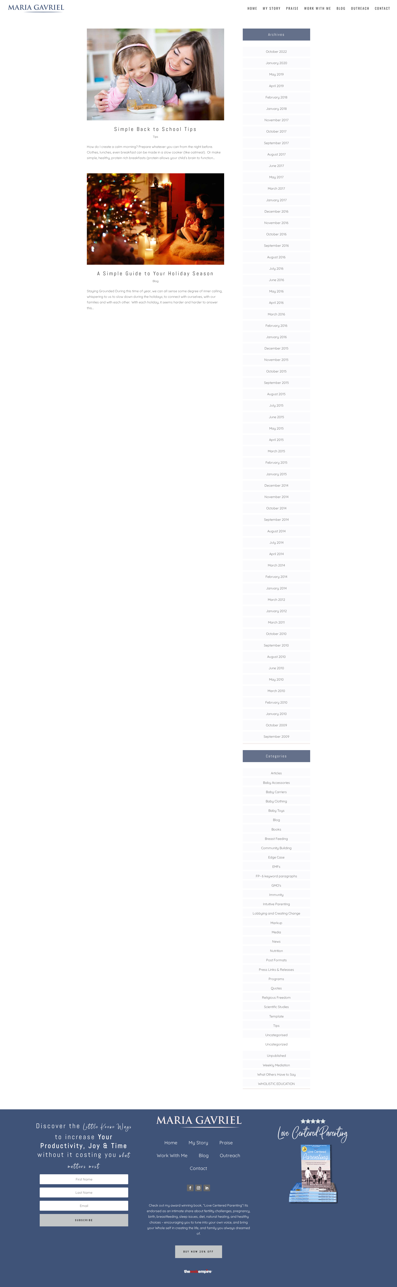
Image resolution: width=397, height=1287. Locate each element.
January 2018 (276, 109)
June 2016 (276, 280)
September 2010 (276, 645)
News (276, 941)
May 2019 (276, 74)
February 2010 (276, 702)
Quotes (276, 988)
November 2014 (276, 497)
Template (276, 1016)
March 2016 (276, 314)
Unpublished (276, 1056)
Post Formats (276, 960)
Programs (276, 979)
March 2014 (276, 565)
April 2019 (276, 86)
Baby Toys (276, 810)
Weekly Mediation (276, 1065)
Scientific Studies (276, 1007)
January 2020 (276, 63)
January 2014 (276, 588)
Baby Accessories (276, 783)
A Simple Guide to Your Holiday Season (155, 273)
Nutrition (276, 951)
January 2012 (276, 611)
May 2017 (276, 177)
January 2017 (276, 200)
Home (252, 9)
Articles (276, 773)
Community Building (276, 848)
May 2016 (276, 291)
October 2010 (276, 634)
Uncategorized (276, 1044)
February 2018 (276, 97)
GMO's (276, 885)
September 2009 (276, 736)
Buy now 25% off (198, 1251)
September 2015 (276, 383)
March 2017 (276, 188)
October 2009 (276, 725)
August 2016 (276, 257)
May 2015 (276, 428)
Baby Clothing (276, 801)
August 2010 (276, 657)
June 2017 (276, 166)
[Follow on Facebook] (190, 1188)
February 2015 (276, 462)
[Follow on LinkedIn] (206, 1188)
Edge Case (276, 857)
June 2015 (276, 417)
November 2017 (276, 120)
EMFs (276, 866)
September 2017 (276, 143)
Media (276, 932)
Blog (341, 9)
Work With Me (317, 9)
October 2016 (276, 234)
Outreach (360, 9)
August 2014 (276, 531)
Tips (155, 137)
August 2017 (276, 154)
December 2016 (276, 211)
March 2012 (276, 599)
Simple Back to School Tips (155, 129)
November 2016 (276, 223)
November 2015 (276, 360)
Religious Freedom (276, 997)
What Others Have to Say (276, 1074)
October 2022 (276, 51)
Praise (292, 9)
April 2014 (276, 554)
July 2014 (276, 542)
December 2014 (276, 485)
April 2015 (276, 440)
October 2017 (276, 131)
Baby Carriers (276, 792)
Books (276, 829)
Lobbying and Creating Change (276, 913)
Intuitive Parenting (276, 904)
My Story (272, 9)
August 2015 (276, 394)
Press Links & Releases (276, 969)
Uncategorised (276, 1035)
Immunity (276, 895)
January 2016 (276, 337)
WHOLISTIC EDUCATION (276, 1084)
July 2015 (276, 405)
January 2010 (276, 714)
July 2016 (276, 268)
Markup (276, 923)
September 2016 (276, 245)
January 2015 (276, 474)
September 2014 (276, 519)
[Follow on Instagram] (198, 1188)
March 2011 (276, 622)
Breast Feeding (276, 839)
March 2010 (276, 691)
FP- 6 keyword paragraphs (276, 876)
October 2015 (276, 371)
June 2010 (276, 668)
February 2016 (276, 325)
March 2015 (276, 451)
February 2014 (276, 577)
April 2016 (276, 302)
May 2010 (276, 679)
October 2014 (276, 508)
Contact (382, 9)
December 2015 (276, 348)
